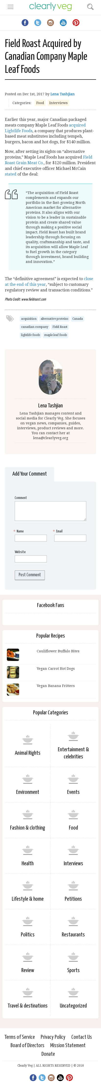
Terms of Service (19, 1037)
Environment (27, 792)
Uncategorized (73, 1006)
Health (28, 863)
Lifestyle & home (28, 899)
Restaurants (73, 935)
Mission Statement (68, 1045)
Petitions (73, 899)
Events (73, 792)
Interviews (58, 103)
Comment (21, 498)
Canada (77, 318)
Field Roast (59, 327)
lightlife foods (30, 335)
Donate (48, 1054)
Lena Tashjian (62, 94)
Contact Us (81, 1037)
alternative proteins (54, 318)
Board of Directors (27, 1045)
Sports (73, 970)
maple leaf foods (55, 335)
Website (20, 552)
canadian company (34, 327)
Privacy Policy (53, 1037)
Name (19, 531)
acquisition (29, 318)
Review (27, 970)
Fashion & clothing (27, 828)
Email (58, 531)
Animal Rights (27, 753)
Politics (28, 935)
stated (10, 174)
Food (40, 103)
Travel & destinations (28, 1006)
